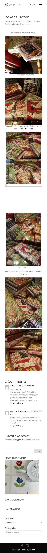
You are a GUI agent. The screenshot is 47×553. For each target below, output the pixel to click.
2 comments (25, 24)
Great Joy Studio (14, 21)
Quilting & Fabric (12, 24)
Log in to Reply (16, 403)
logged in (19, 440)
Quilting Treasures (25, 129)
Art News (36, 21)
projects (23, 274)
